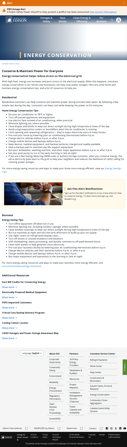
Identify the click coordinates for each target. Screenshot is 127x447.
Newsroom (72, 428)
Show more (8, 287)
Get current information (103, 11)
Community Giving (54, 369)
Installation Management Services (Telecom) (76, 397)
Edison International (12, 428)
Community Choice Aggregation (98, 402)
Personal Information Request (56, 437)
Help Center (95, 372)
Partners (74, 353)
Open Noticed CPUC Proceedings (55, 408)
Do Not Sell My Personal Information (76, 436)
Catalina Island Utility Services (100, 410)
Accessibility (54, 418)
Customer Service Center (10, 64)
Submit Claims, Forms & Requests (101, 387)
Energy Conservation (100, 394)
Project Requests (74, 386)
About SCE (54, 353)
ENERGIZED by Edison (44, 428)
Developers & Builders (76, 372)
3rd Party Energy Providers (74, 362)
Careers (92, 428)
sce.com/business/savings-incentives (21, 266)
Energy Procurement (55, 389)
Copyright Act (92, 436)
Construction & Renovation (97, 379)
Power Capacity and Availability (75, 409)
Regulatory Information (55, 397)
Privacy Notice (45, 436)
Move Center (96, 366)
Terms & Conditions (34, 436)
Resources (74, 379)
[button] (112, 20)
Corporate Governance (55, 361)
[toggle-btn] (69, 3)
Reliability (53, 382)
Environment (55, 376)
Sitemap (102, 435)
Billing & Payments (98, 360)
